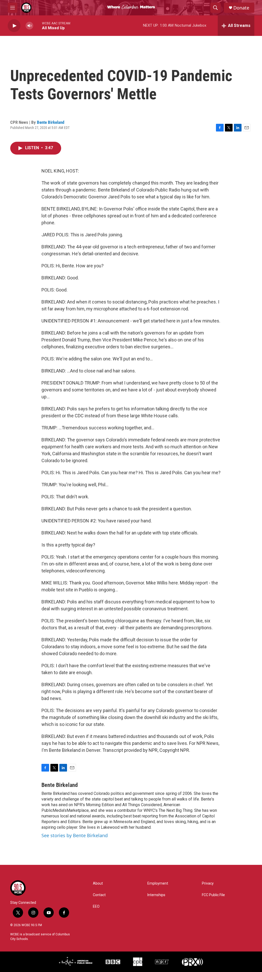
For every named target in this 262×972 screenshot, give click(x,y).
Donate (241, 8)
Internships (156, 895)
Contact (99, 895)
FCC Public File (213, 895)
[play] (14, 26)
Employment (157, 883)
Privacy (208, 883)
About (98, 883)
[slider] (37, 25)
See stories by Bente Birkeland (74, 835)
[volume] (29, 26)
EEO (96, 906)
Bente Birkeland (50, 122)
